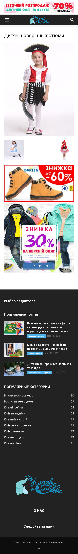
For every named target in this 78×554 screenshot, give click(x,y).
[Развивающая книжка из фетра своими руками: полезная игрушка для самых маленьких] (14, 328)
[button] (6, 20)
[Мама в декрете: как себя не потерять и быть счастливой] (14, 350)
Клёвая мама (35, 353)
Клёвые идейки (36, 335)
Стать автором (22, 542)
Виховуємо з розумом (39, 372)
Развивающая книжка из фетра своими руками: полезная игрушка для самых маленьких (48, 327)
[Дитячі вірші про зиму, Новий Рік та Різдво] (14, 369)
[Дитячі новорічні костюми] (39, 135)
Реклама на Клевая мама (49, 542)
